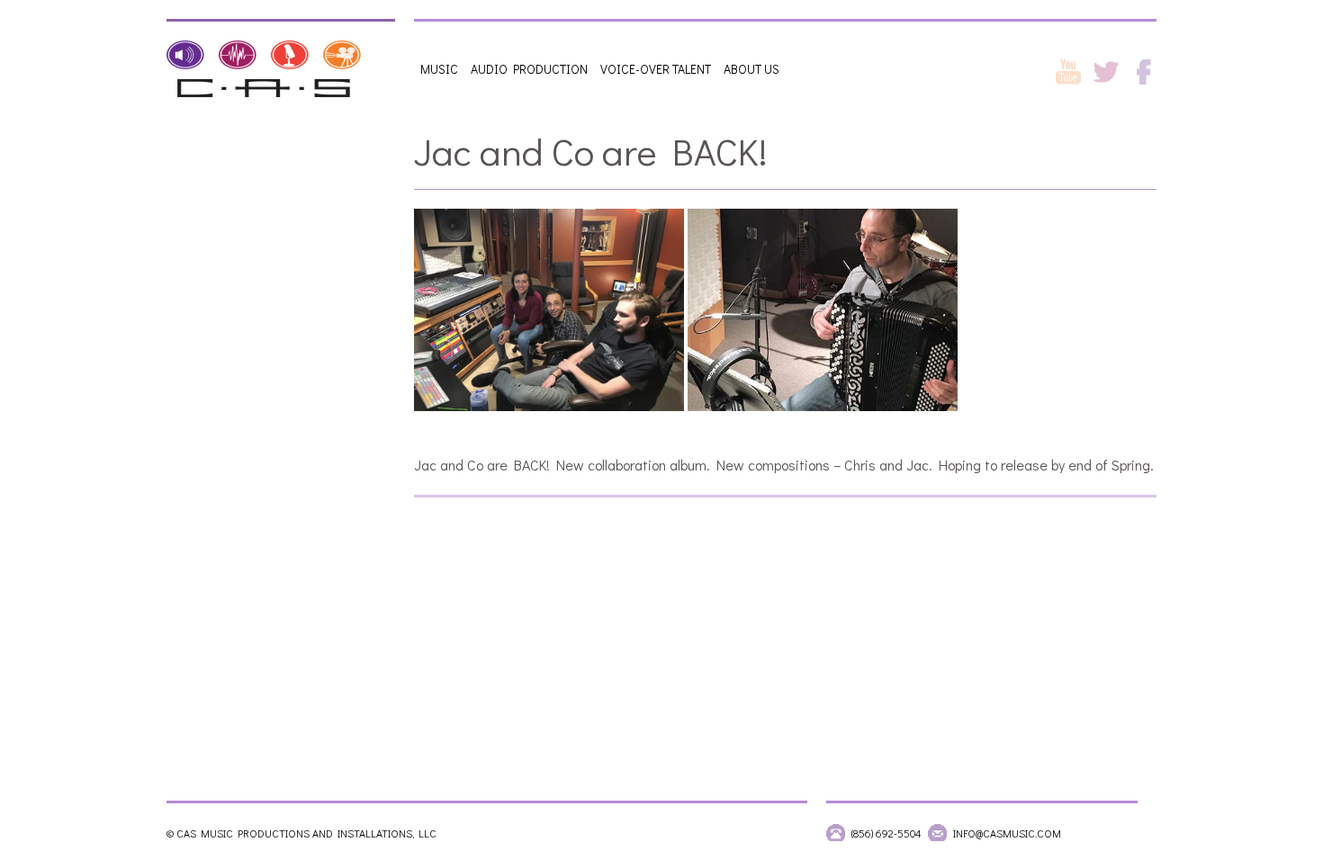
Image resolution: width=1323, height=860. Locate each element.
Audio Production (529, 68)
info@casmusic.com (1007, 833)
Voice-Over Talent (655, 68)
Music (439, 68)
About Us (751, 68)
